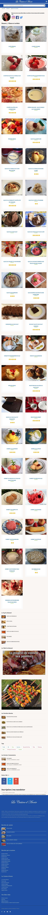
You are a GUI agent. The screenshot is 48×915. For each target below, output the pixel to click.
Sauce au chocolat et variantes (12, 418)
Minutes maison (5, 898)
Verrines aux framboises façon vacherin (12, 601)
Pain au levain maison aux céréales (15, 731)
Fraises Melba (12, 139)
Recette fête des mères (6, 861)
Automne (18, 747)
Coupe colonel (36, 46)
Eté (8, 747)
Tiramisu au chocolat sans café (14, 737)
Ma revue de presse (5, 882)
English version (4, 890)
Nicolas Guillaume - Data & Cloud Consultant (10, 902)
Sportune (3, 899)
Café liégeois (12, 46)
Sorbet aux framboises (12, 539)
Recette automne (5, 870)
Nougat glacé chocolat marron (36, 325)
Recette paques (4, 865)
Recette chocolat (5, 858)
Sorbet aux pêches (36, 539)
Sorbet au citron (36, 448)
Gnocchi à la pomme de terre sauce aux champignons (19, 726)
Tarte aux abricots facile (13, 631)
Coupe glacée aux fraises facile (36, 75)
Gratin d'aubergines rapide (13, 641)
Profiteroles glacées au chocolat (36, 386)
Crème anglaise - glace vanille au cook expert (36, 108)
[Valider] (45, 792)
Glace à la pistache (36, 139)
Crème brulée (9, 828)
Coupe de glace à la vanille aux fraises (12, 76)
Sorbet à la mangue (12, 448)
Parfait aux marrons (36, 355)
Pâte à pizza (9, 621)
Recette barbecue (5, 862)
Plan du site (4, 881)
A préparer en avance (11, 749)
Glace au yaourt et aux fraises (12, 261)
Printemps (40, 747)
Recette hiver (4, 871)
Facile (4, 747)
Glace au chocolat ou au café (36, 231)
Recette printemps (5, 867)
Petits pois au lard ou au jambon (14, 721)
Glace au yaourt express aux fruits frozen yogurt (36, 262)
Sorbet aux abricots (12, 509)
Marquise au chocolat (12, 324)
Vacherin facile (36, 569)
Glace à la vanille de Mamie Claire (35, 169)
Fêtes (34, 747)
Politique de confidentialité (7, 885)
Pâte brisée (9, 636)
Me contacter (4, 888)
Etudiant (20, 749)
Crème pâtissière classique (12, 839)
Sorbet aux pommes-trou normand (12, 570)
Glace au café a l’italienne (36, 200)
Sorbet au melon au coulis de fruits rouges (12, 479)
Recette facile (4, 856)
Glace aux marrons (12, 292)
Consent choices (5, 887)
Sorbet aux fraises (36, 509)
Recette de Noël (5, 853)
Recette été (4, 868)
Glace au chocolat (12, 231)
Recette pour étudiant (6, 855)
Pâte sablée (9, 835)
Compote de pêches (11, 832)
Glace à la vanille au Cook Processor (12, 169)
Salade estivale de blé (12, 716)
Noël (3, 749)
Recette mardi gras (5, 864)
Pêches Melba (12, 385)
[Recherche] (44, 5)
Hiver (13, 747)
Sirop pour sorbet (36, 417)
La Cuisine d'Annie (5, 879)
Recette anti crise (26, 747)
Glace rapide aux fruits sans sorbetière (36, 293)
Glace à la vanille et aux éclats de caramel (12, 201)
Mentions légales (5, 884)
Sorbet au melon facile (36, 478)
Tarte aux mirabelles (11, 616)
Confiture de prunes (11, 626)
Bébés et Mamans (5, 901)
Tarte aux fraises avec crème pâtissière (14, 843)
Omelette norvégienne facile (12, 355)
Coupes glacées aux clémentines (12, 108)
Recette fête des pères (6, 859)
